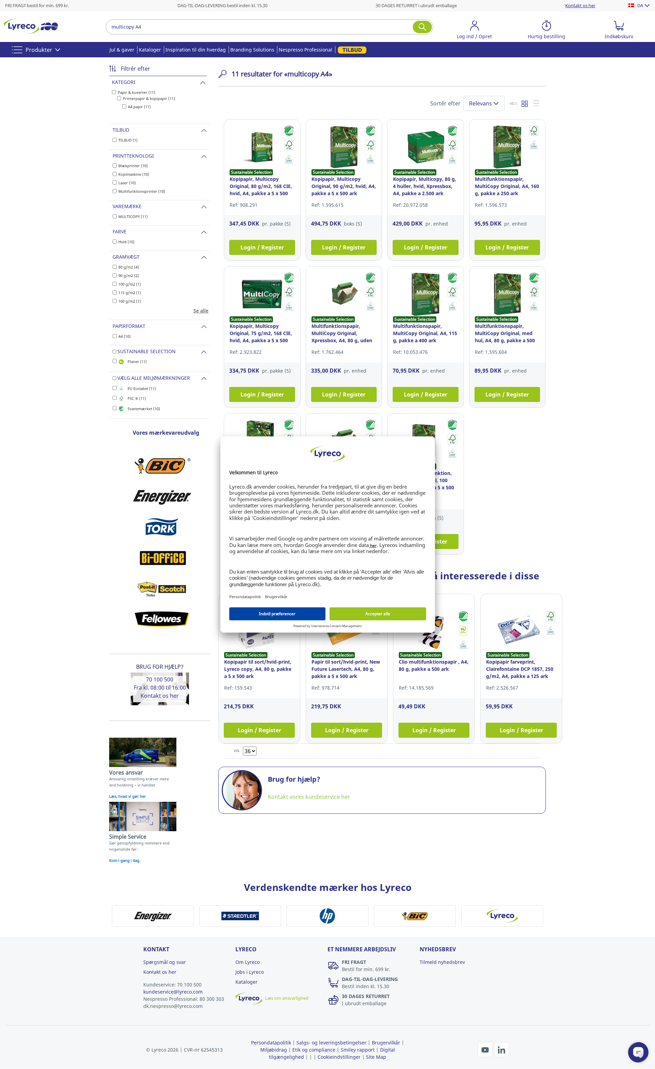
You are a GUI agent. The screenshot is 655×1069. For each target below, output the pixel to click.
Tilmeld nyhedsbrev (442, 962)
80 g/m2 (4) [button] (128, 267)
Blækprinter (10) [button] (133, 165)
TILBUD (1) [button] (127, 140)
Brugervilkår (386, 1042)
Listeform (537, 103)
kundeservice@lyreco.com (173, 991)
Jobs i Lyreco (249, 972)
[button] (474, 31)
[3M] (162, 589)
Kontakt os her (160, 695)
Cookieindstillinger (339, 1057)
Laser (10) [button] (127, 182)
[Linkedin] (501, 1049)
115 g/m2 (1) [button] (129, 292)
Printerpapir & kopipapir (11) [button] (149, 98)
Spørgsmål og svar (164, 962)
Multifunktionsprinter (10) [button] (141, 191)
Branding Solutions (252, 49)
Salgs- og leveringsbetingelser (331, 1042)
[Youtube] (486, 1049)
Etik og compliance (313, 1049)
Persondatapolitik (271, 1042)
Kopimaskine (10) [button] (133, 174)
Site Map (376, 1057)
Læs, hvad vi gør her (127, 796)
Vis (236, 750)
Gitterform (525, 103)
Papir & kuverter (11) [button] (136, 92)
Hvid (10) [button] (126, 241)
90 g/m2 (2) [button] (128, 275)
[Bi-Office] (162, 558)
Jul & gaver (122, 49)
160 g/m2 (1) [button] (129, 301)
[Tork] (162, 527)
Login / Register (262, 247)
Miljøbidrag (273, 1049)
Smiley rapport (358, 1049)
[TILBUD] (350, 50)
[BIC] (162, 466)
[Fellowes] (162, 619)
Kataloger (150, 49)
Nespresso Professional (305, 49)
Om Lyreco (247, 962)
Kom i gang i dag (124, 860)
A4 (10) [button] (124, 336)
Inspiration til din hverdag (195, 49)
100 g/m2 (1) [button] (129, 284)
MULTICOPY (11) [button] (133, 216)
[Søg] (422, 27)
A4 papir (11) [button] (139, 106)
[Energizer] (162, 496)
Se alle (200, 310)
